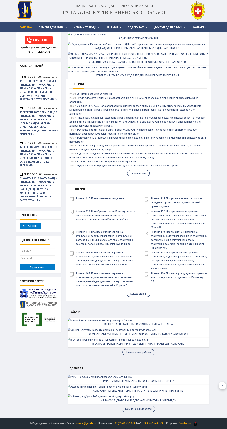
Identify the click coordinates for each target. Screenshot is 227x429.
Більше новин (138, 173)
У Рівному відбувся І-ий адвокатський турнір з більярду (138, 400)
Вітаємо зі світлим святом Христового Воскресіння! (106, 161)
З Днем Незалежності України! (138, 38)
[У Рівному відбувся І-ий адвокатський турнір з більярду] (101, 396)
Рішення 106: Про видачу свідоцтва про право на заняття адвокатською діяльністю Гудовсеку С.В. (179, 277)
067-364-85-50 (39, 52)
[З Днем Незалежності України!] (87, 34)
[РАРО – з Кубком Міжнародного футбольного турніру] (100, 376)
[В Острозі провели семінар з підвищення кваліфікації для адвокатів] (108, 339)
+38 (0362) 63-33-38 (124, 423)
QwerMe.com (186, 423)
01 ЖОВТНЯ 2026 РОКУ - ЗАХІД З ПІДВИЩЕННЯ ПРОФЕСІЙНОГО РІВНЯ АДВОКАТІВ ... (138, 61)
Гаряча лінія (42, 40)
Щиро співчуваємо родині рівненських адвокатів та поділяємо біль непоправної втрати (127, 165)
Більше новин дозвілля (138, 408)
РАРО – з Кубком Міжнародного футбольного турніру (138, 380)
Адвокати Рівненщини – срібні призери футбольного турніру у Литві (138, 390)
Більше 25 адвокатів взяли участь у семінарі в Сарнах (138, 324)
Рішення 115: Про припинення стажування (100, 198)
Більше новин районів (138, 352)
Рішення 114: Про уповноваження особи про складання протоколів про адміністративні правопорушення (176, 202)
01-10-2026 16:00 (40, 174)
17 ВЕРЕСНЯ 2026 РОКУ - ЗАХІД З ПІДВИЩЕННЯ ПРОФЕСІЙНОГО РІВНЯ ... (138, 75)
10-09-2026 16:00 (40, 108)
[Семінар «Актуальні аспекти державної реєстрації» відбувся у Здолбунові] (112, 329)
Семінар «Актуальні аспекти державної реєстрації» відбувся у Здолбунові (138, 333)
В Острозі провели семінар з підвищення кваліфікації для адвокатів (138, 343)
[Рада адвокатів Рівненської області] (24, 10)
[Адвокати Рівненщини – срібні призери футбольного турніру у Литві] (108, 386)
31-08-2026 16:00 (40, 76)
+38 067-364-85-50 (153, 423)
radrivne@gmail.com (86, 423)
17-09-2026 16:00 (40, 143)
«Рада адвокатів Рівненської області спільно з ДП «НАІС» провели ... (138, 48)
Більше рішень (138, 293)
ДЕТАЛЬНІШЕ (30, 226)
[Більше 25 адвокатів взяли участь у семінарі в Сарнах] (100, 320)
